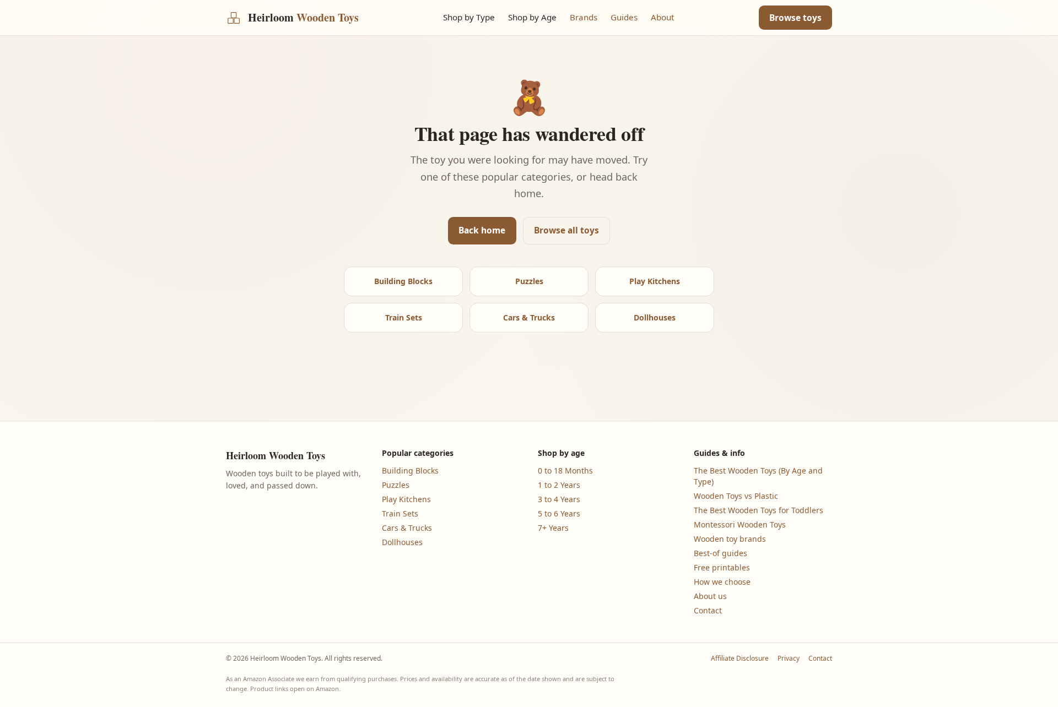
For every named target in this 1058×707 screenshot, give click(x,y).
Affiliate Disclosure (740, 658)
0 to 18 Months (565, 470)
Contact (708, 610)
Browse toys (795, 18)
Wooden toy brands (730, 539)
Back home (481, 230)
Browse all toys (566, 230)
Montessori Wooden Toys (740, 524)
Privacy (789, 658)
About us (710, 596)
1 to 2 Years (559, 485)
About (662, 17)
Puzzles (529, 281)
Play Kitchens (654, 281)
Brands (583, 17)
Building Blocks (403, 281)
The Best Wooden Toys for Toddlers (758, 510)
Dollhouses (655, 317)
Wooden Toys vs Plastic (736, 496)
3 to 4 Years (559, 499)
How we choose (722, 582)
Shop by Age (532, 17)
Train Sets (403, 317)
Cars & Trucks (529, 317)
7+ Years (553, 528)
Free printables (722, 567)
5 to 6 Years (559, 513)
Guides (624, 17)
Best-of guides (720, 553)
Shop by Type (469, 17)
